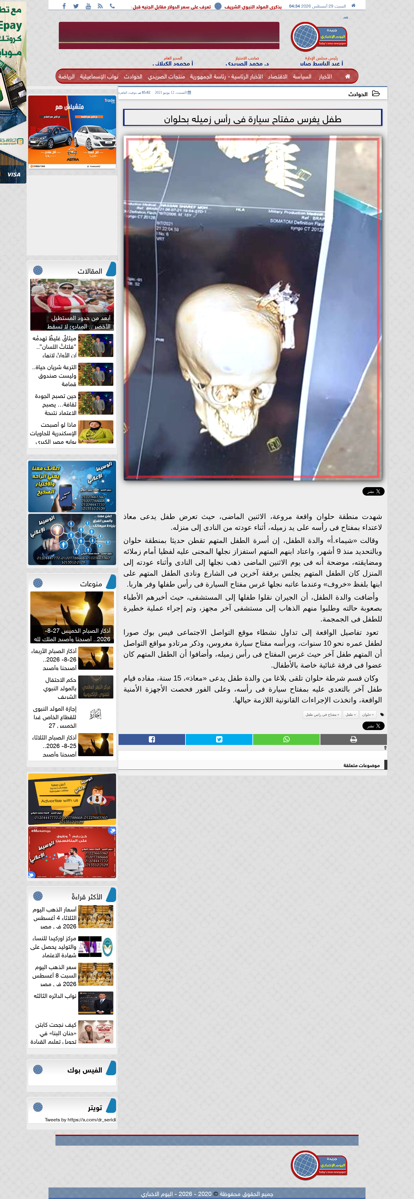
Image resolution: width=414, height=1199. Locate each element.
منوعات (91, 582)
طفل (349, 714)
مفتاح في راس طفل (320, 714)
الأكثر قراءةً (87, 895)
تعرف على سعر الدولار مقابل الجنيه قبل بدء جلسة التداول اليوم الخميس (207, 6)
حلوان (366, 714)
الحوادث (358, 93)
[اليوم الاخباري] (72, 486)
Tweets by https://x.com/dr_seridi (80, 1119)
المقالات (90, 269)
